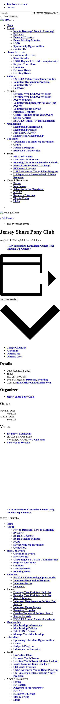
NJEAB (17, 690)
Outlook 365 (13, 353)
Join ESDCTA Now (24, 631)
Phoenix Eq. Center (19, 248)
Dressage (31, 379)
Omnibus (18, 565)
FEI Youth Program (24, 667)
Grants (17, 643)
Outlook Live (14, 356)
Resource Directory (24, 693)
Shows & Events (16, 550)
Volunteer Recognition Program (31, 580)
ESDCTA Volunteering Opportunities (34, 577)
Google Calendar (16, 347)
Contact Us (19, 547)
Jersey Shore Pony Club (20, 396)
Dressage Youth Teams (26, 658)
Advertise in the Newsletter (28, 687)
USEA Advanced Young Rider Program (35, 670)
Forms (17, 681)
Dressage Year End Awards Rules (32, 592)
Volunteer (12, 574)
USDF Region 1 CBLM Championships (35, 559)
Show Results (20, 556)
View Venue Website (18, 442)
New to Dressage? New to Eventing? (33, 529)
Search (13, 16)
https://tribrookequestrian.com (33, 382)
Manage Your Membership (28, 634)
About (10, 526)
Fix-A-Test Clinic (23, 655)
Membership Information (27, 625)
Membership (14, 622)
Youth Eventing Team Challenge (31, 664)
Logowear (19, 586)
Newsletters (19, 684)
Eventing (43, 379)
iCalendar (12, 350)
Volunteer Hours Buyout (27, 607)
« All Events (7, 218)
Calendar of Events (24, 553)
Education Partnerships (26, 649)
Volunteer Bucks (22, 583)
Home (10, 523)
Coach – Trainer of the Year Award (33, 613)
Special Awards (22, 616)
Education (12, 637)
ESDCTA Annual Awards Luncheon (34, 619)
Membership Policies (25, 628)
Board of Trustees (23, 535)
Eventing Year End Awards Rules (32, 595)
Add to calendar (8, 299)
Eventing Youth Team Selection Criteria (35, 661)
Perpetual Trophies (24, 610)
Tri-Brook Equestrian (19, 433)
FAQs (16, 541)
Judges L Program (23, 646)
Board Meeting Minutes (26, 538)
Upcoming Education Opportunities (33, 640)
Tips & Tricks (21, 696)
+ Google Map (37, 439)
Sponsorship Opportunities (28, 544)
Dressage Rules (21, 568)
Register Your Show (24, 562)
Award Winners (22, 598)
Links (16, 699)
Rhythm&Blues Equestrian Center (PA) (30, 245)
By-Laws (18, 532)
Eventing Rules (21, 571)
